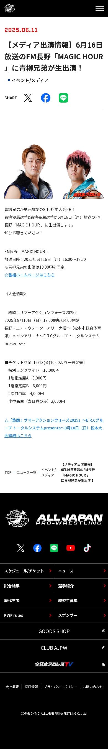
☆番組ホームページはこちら (29, 274)
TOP (8, 472)
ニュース (65, 571)
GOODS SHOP (54, 631)
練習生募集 (68, 600)
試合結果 (12, 585)
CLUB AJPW (54, 647)
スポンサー (68, 615)
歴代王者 (12, 600)
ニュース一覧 (26, 472)
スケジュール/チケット (24, 571)
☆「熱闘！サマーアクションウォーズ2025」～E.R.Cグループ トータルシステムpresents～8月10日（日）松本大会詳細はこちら (53, 427)
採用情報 (31, 686)
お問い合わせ (93, 686)
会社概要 (12, 686)
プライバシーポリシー (60, 686)
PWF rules (13, 615)
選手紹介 (66, 585)
